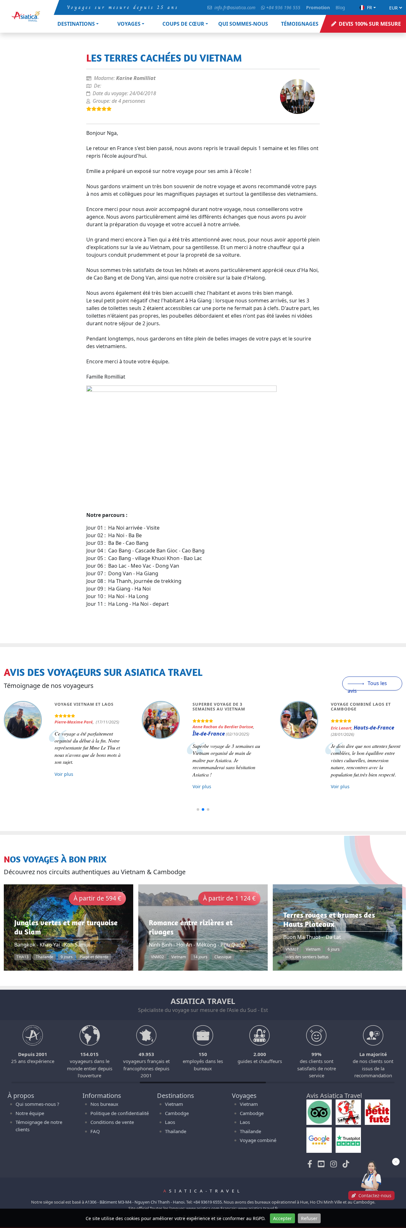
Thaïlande (175, 1131)
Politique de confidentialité (119, 1113)
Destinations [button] (76, 23)
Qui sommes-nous (243, 23)
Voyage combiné (258, 1140)
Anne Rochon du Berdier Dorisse (223, 727)
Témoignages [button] (299, 23)
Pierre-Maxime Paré (74, 722)
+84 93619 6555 (207, 1202)
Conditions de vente (112, 1122)
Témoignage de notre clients (39, 1125)
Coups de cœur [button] (183, 23)
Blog (340, 7)
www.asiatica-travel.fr (258, 1208)
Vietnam (174, 1104)
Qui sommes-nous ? (37, 1104)
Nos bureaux (104, 1104)
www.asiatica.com (202, 1208)
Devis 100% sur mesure (370, 23)
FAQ (95, 1131)
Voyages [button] (129, 23)
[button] (198, 809)
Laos (170, 1122)
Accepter (282, 1218)
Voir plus (64, 774)
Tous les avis (367, 685)
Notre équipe (30, 1113)
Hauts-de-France (374, 727)
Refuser (309, 1218)
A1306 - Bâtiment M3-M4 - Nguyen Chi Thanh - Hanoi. (135, 1202)
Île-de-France (209, 733)
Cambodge (177, 1113)
